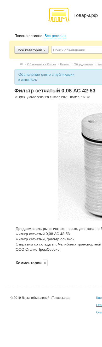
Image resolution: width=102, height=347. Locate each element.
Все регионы (55, 35)
